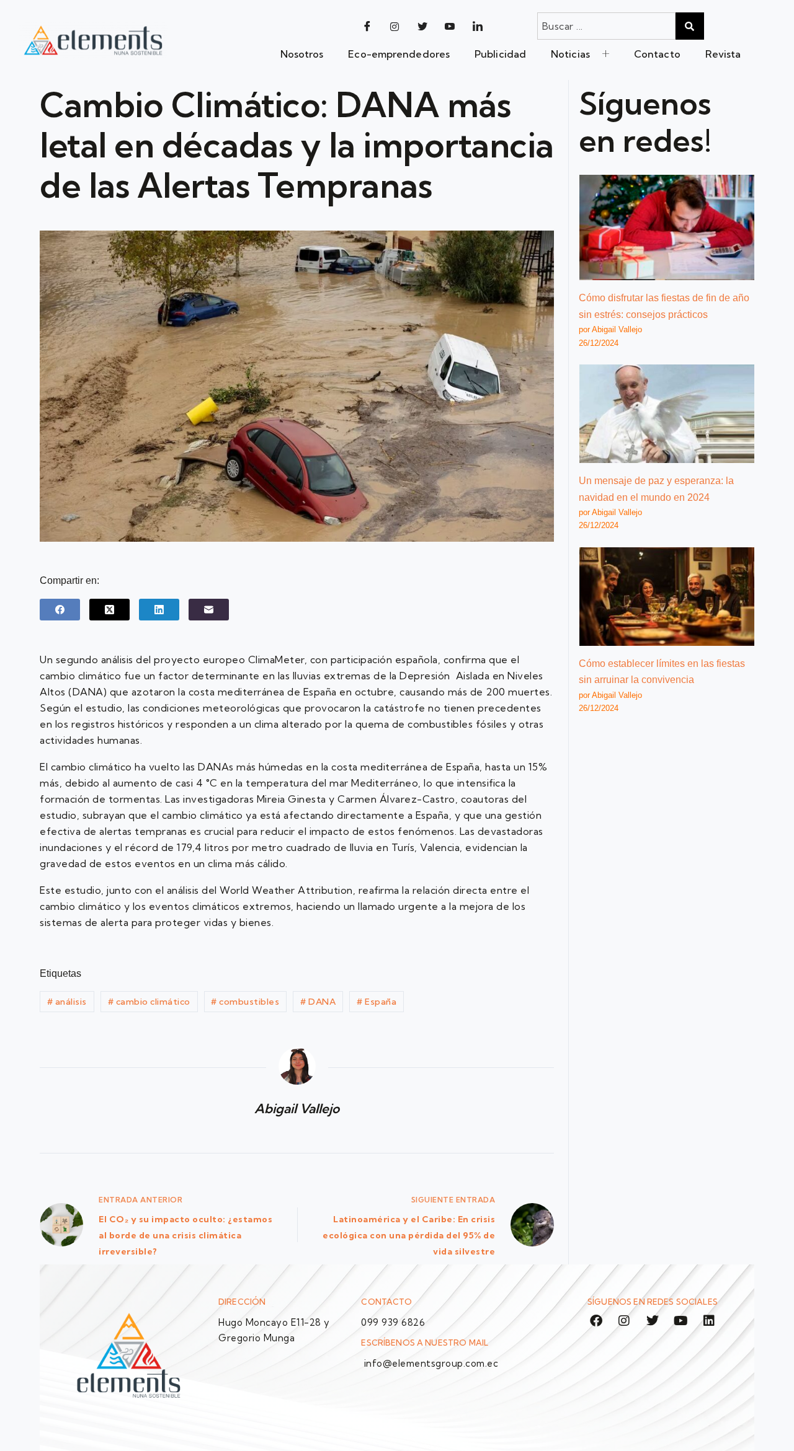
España (376, 1001)
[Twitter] (422, 26)
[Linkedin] (709, 1321)
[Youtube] (449, 26)
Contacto (657, 54)
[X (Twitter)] (109, 609)
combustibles (245, 1001)
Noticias (570, 54)
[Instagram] (394, 26)
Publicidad (500, 54)
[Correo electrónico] (209, 609)
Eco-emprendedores (399, 54)
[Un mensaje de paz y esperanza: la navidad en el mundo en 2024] (666, 413)
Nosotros (302, 54)
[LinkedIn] (477, 26)
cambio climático (149, 1001)
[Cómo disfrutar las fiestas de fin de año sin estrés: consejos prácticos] (666, 227)
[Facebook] (367, 26)
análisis (67, 1001)
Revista (723, 54)
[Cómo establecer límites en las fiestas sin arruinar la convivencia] (666, 596)
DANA (318, 1001)
